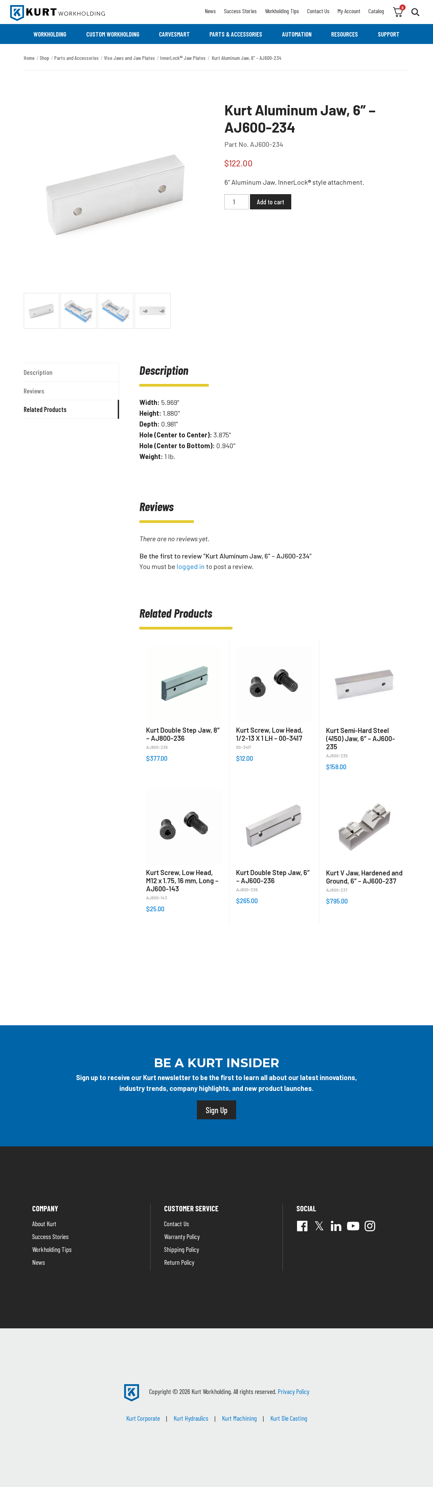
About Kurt (44, 1223)
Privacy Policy (293, 1391)
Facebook (302, 1226)
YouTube (353, 1226)
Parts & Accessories (235, 34)
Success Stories (240, 11)
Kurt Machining (239, 1418)
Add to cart (270, 202)
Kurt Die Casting (288, 1418)
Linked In (336, 1226)
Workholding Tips (282, 11)
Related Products (45, 409)
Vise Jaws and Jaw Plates (129, 57)
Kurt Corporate (143, 1418)
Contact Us (318, 11)
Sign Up (216, 1110)
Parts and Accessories (76, 57)
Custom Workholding (112, 34)
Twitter (319, 1226)
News (210, 11)
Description (38, 372)
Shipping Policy (181, 1249)
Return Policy (179, 1262)
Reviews (34, 391)
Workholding (49, 34)
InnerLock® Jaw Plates (183, 57)
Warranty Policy (182, 1236)
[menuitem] (49, 34)
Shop (44, 57)
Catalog (376, 11)
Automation (297, 34)
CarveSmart (174, 34)
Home (29, 57)
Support (389, 34)
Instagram (370, 1226)
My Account (349, 11)
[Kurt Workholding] (57, 13)
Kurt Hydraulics (191, 1418)
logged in (191, 566)
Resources (344, 34)
